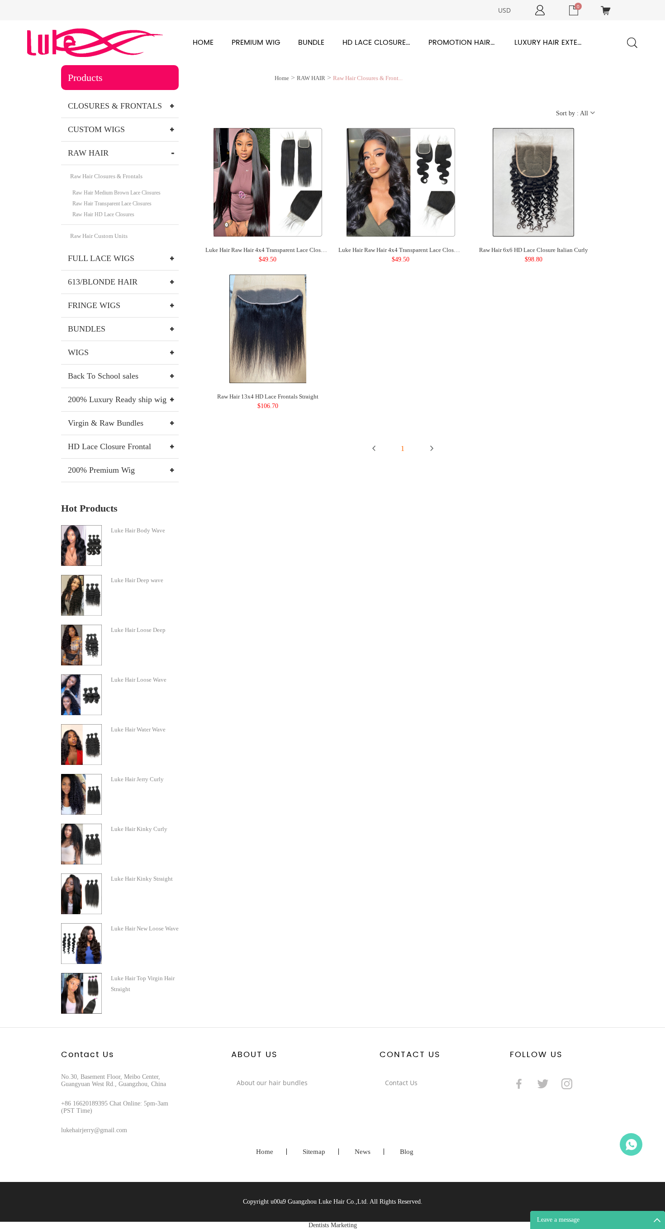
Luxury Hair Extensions (548, 42)
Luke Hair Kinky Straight (142, 878)
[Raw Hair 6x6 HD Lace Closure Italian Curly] (533, 181)
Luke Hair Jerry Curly (137, 779)
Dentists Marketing (333, 1225)
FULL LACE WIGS (101, 258)
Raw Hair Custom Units (99, 236)
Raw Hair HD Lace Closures (103, 214)
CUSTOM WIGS (96, 129)
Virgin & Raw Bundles (105, 422)
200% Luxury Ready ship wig (117, 399)
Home (203, 42)
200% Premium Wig (101, 470)
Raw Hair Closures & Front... (368, 78)
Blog (406, 1151)
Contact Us (401, 1082)
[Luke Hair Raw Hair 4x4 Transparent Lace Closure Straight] (268, 181)
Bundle (311, 42)
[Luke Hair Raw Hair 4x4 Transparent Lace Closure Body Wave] (401, 181)
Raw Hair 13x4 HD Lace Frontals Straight (267, 396)
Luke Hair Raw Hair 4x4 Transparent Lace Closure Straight (277, 250)
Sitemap (314, 1151)
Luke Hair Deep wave (137, 580)
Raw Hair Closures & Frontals (106, 176)
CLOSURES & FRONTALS (115, 105)
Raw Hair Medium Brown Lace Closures (116, 193)
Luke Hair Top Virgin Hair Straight (143, 983)
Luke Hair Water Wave (138, 729)
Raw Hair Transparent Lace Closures (112, 203)
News (362, 1151)
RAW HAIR (88, 152)
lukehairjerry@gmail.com (94, 1130)
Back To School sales (103, 375)
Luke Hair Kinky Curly (139, 829)
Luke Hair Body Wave (138, 530)
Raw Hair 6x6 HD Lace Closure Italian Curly (533, 250)
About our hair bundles (272, 1082)
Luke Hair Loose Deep (138, 629)
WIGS (78, 352)
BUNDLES (86, 328)
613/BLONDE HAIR (103, 281)
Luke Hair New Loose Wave (145, 928)
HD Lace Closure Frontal (376, 42)
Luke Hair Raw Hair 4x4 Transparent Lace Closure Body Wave (414, 250)
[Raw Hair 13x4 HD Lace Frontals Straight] (267, 328)
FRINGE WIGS (94, 305)
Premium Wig (256, 42)
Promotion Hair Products (462, 42)
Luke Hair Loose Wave (138, 679)
